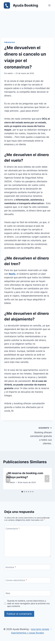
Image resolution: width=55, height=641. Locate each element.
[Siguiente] (47, 478)
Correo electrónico (16, 580)
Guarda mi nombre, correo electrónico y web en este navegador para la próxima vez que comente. (28, 603)
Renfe (12, 273)
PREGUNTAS (9, 42)
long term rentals (40, 629)
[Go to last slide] (8, 478)
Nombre (10, 567)
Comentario (12, 528)
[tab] (22, 491)
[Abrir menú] (49, 5)
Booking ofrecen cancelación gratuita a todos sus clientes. (41, 436)
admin (10, 73)
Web (7, 593)
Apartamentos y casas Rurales (27, 632)
